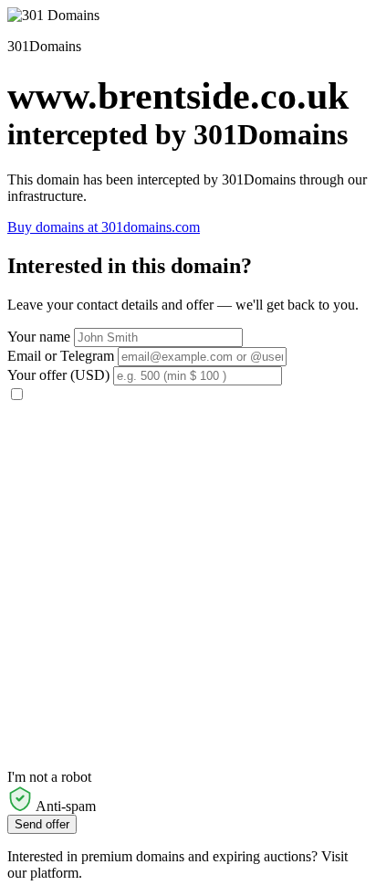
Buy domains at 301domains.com (103, 227)
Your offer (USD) (58, 375)
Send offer (42, 824)
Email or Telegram (60, 356)
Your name (38, 336)
